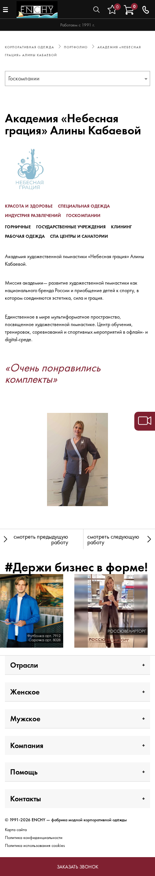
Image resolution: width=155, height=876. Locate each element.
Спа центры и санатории (79, 236)
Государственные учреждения (71, 227)
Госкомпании (83, 215)
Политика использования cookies (35, 845)
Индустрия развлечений (33, 215)
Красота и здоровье (29, 206)
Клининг (121, 227)
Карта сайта (16, 830)
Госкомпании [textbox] (24, 78)
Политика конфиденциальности (33, 837)
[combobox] (77, 78)
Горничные (18, 227)
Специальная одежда (84, 206)
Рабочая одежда (25, 236)
